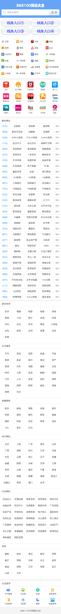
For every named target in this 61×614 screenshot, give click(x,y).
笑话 (30, 324)
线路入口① (15, 23)
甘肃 (7, 476)
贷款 (42, 379)
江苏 (42, 450)
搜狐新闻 (46, 149)
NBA (7, 324)
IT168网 (46, 280)
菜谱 (7, 366)
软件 (7, 408)
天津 (42, 463)
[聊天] (5, 246)
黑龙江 (54, 476)
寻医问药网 (31, 217)
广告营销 (54, 505)
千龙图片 (46, 234)
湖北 (42, 444)
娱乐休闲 (6, 304)
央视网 (37, 67)
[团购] (5, 223)
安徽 (54, 457)
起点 (51, 48)
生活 (19, 392)
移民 (54, 379)
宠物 (7, 385)
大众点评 (43, 101)
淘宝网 (18, 101)
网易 (21, 54)
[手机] (5, 189)
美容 (30, 379)
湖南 (19, 450)
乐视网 (46, 132)
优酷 (36, 61)
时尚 (7, 373)
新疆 (19, 476)
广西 (7, 450)
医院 (30, 385)
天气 (7, 353)
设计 (54, 567)
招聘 (19, 385)
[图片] (5, 234)
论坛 (19, 324)
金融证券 (7, 505)
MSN (46, 246)
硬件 (54, 408)
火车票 (23, 594)
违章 (30, 353)
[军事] (5, 160)
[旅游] (5, 251)
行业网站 (6, 491)
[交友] (5, 194)
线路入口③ (15, 31)
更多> (57, 126)
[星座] (5, 211)
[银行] (5, 183)
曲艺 (7, 560)
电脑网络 (6, 401)
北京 (7, 444)
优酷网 (32, 132)
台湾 (42, 482)
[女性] (5, 228)
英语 (19, 554)
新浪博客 (46, 291)
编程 (7, 421)
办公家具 (42, 518)
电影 (30, 311)
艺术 (30, 567)
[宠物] (5, 263)
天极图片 (17, 234)
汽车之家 (8, 67)
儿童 (19, 373)
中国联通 (32, 189)
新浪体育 (17, 200)
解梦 (38, 604)
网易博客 (32, 291)
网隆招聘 (17, 285)
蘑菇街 (32, 228)
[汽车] (5, 206)
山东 (54, 444)
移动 (42, 360)
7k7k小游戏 (31, 137)
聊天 (30, 415)
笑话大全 (46, 257)
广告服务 (7, 525)
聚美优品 (6, 101)
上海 (19, 444)
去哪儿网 (32, 251)
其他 (4, 546)
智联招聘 (46, 285)
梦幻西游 (46, 172)
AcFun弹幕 (32, 297)
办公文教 (7, 531)
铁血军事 (46, 160)
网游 (42, 324)
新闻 (7, 318)
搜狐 (51, 41)
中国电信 (17, 189)
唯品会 (18, 113)
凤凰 (36, 48)
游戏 (54, 311)
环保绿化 (18, 512)
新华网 (22, 73)
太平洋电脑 (31, 280)
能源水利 (42, 505)
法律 (30, 560)
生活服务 (6, 346)
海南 (42, 476)
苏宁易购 (18, 89)
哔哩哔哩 (17, 297)
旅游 (30, 373)
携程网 (17, 251)
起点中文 (17, 143)
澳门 (30, 482)
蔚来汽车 (53, 73)
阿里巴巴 (23, 67)
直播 (42, 331)
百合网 (46, 194)
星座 (19, 331)
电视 (42, 311)
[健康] (5, 217)
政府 (54, 560)
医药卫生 (54, 499)
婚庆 (42, 385)
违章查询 (52, 594)
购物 (42, 373)
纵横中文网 (46, 143)
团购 (54, 373)
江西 (54, 463)
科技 (19, 421)
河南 (54, 450)
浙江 (30, 457)
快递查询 (52, 604)
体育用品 (42, 499)
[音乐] (5, 154)
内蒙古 (7, 482)
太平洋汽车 (46, 206)
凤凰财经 (46, 268)
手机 (54, 353)
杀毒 (42, 408)
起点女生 (32, 143)
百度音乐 (17, 154)
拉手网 (46, 223)
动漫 (42, 318)
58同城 (52, 54)
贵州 (7, 470)
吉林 (30, 463)
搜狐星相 (32, 211)
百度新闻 (17, 149)
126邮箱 (32, 177)
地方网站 (6, 436)
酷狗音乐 (46, 154)
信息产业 (7, 512)
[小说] (5, 143)
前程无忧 (32, 285)
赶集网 (17, 126)
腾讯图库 (32, 234)
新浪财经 (32, 268)
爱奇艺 (52, 61)
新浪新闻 (32, 149)
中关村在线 (17, 280)
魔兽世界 (17, 172)
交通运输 (18, 499)
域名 (54, 421)
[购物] (5, 166)
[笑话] (5, 257)
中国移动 (46, 189)
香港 (19, 482)
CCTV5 (46, 200)
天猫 (36, 41)
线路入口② (45, 23)
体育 (54, 318)
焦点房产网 (31, 240)
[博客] (5, 291)
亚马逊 (55, 101)
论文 (42, 560)
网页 (42, 415)
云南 (19, 470)
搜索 (54, 415)
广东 (30, 444)
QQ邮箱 (46, 177)
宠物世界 (32, 263)
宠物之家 (46, 263)
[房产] (5, 240)
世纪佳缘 (17, 194)
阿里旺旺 (32, 246)
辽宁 (42, 457)
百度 (7, 41)
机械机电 (30, 525)
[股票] (5, 268)
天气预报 (8, 594)
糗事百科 (17, 257)
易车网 (17, 206)
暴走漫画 (46, 297)
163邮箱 (17, 177)
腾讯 (21, 48)
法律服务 (30, 505)
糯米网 (32, 223)
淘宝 (21, 41)
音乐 (7, 311)
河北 (7, 457)
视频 (19, 311)
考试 (30, 554)
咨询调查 (30, 531)
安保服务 (42, 531)
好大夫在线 (46, 217)
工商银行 (17, 183)
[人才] (5, 285)
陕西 (19, 463)
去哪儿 (6, 113)
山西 (19, 457)
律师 (7, 392)
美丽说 (46, 228)
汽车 (19, 366)
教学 (42, 554)
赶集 (7, 61)
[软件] (5, 280)
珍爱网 (32, 194)
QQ (7, 428)
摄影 (7, 554)
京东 (6, 89)
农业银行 (46, 183)
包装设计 (42, 525)
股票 (7, 360)
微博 (7, 48)
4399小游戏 (17, 137)
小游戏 (7, 73)
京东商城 (17, 166)
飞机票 (23, 604)
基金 (19, 360)
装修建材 (18, 531)
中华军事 (17, 160)
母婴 (42, 567)
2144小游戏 (46, 137)
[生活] (5, 126)
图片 (30, 318)
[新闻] (5, 149)
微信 (17, 246)
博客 (30, 408)
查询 (19, 353)
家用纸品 (54, 531)
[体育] (5, 200)
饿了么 (55, 89)
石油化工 (7, 499)
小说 (19, 318)
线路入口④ (45, 31)
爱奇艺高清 (17, 132)
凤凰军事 (32, 160)
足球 (30, 331)
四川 (30, 450)
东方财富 (17, 268)
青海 (54, 470)
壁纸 (19, 415)
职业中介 (18, 505)
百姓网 (22, 61)
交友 (54, 331)
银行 (30, 360)
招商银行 (32, 183)
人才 (19, 379)
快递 (42, 353)
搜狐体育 (32, 200)
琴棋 (54, 554)
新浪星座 (17, 211)
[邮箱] (5, 177)
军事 (7, 337)
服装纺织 (54, 512)
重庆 (30, 470)
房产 (54, 360)
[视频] (5, 132)
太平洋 (37, 73)
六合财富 (30, 89)
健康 (42, 366)
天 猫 (46, 166)
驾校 (54, 385)
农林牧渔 (30, 512)
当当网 (42, 113)
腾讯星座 (46, 211)
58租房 (46, 240)
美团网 (42, 89)
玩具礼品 (7, 518)
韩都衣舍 (46, 274)
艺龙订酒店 (46, 251)
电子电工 (42, 512)
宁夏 (42, 470)
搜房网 (46, 126)
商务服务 (7, 537)
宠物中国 (17, 263)
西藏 (30, 476)
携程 (36, 54)
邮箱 (19, 408)
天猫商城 (30, 101)
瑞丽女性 (17, 228)
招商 (19, 567)
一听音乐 (32, 154)
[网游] (5, 172)
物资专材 (30, 499)
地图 (30, 366)
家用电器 (30, 518)
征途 (32, 172)
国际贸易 (18, 537)
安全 (19, 428)
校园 (7, 567)
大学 (7, 379)
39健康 (17, 217)
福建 (7, 463)
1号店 (30, 113)
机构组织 (18, 518)
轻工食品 (54, 518)
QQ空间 (8, 54)
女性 (7, 331)
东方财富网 (53, 67)
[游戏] (5, 137)
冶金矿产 (54, 525)
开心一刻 (32, 257)
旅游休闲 (18, 525)
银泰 (54, 113)
